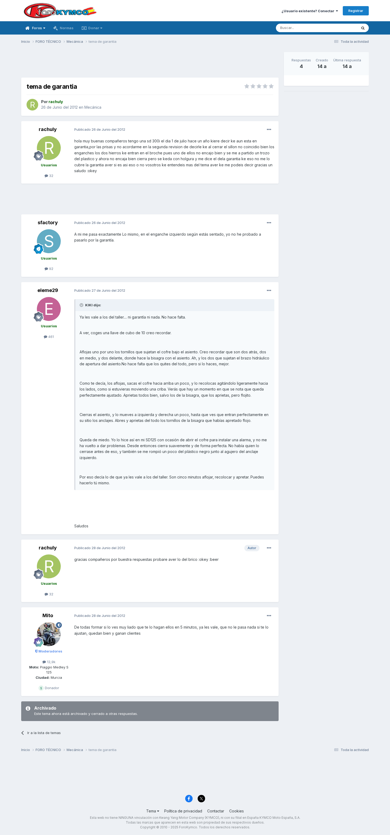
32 (50, 175)
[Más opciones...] (269, 129)
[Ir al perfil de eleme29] (49, 309)
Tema (151, 811)
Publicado (99, 129)
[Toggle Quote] (82, 305)
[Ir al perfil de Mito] (49, 634)
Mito (47, 615)
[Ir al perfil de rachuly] (32, 105)
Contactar (215, 811)
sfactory (48, 222)
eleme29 (47, 290)
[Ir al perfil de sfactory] (49, 241)
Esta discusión (338, 28)
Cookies (236, 811)
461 (50, 336)
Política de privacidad (183, 811)
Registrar (355, 11)
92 (50, 268)
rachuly (48, 129)
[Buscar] (363, 28)
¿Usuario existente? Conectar (308, 11)
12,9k (50, 662)
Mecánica (92, 107)
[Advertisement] (149, 64)
